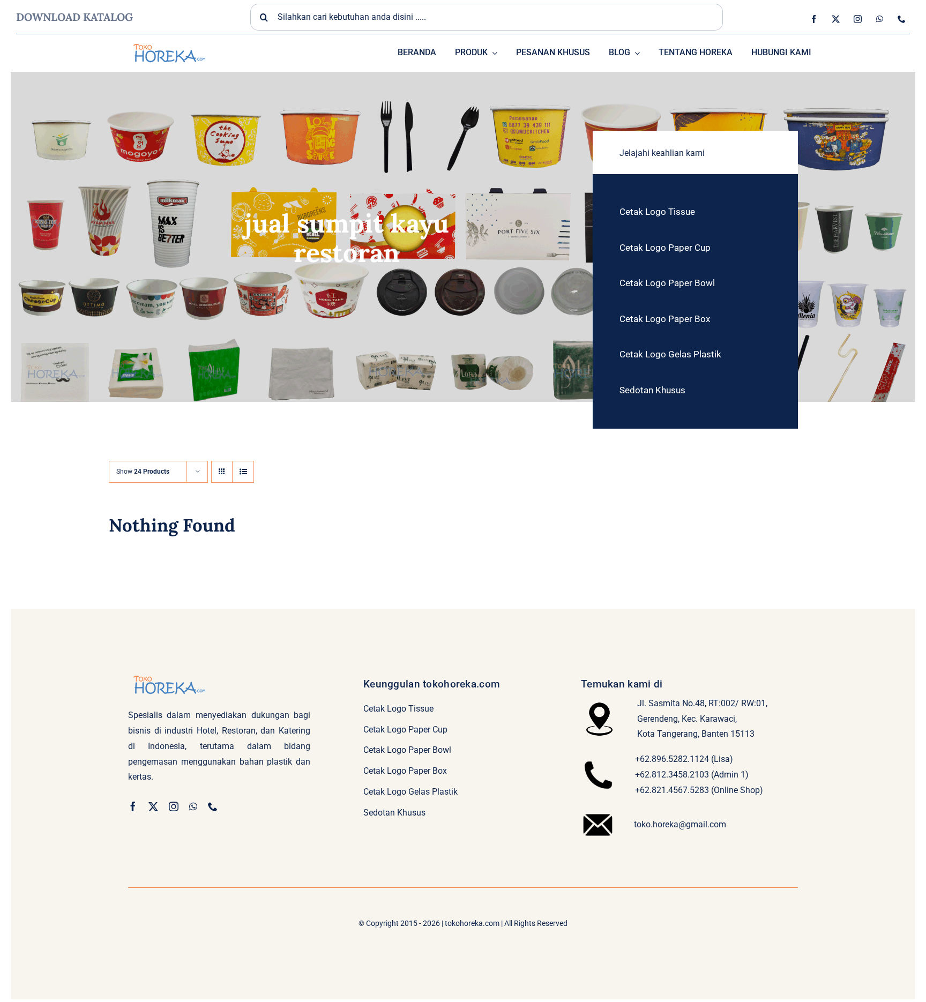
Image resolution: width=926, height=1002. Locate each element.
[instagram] (857, 19)
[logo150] (168, 43)
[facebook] (813, 19)
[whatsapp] (879, 19)
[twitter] (835, 19)
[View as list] (243, 471)
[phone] (901, 19)
